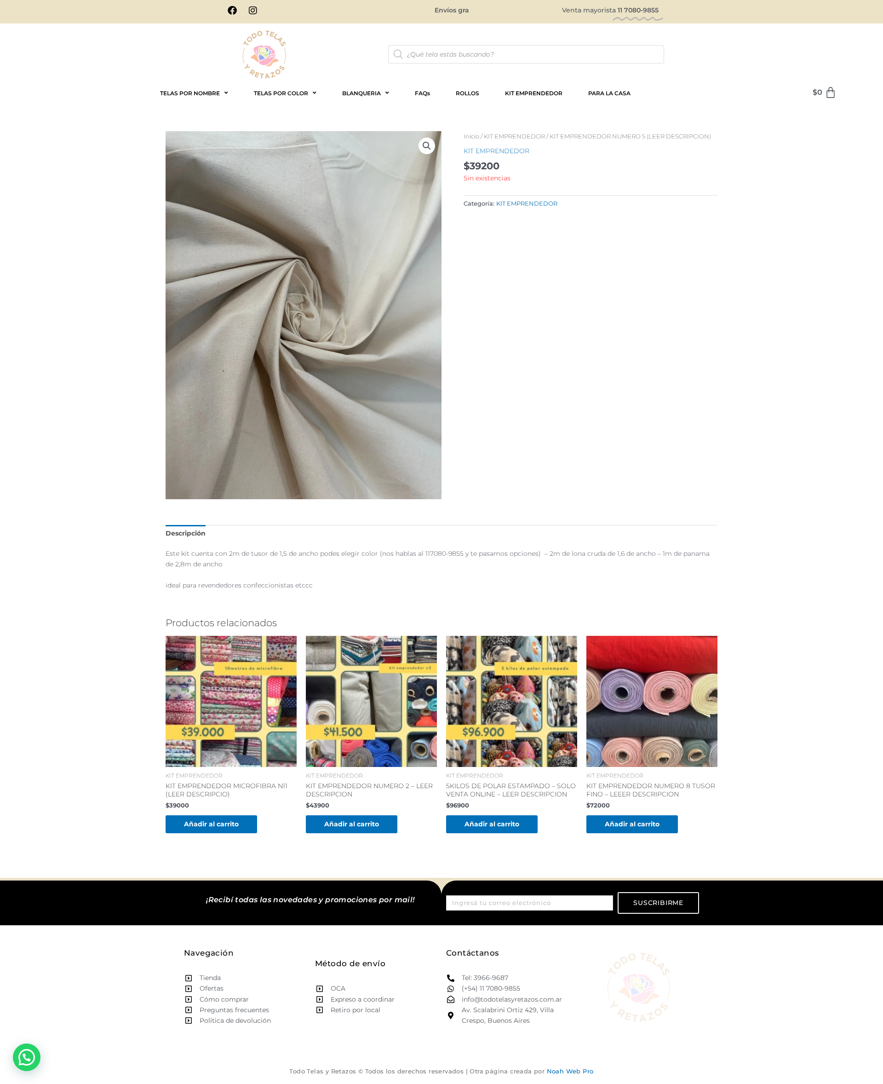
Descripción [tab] (186, 533)
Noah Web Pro (570, 1071)
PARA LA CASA (609, 93)
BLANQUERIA (361, 93)
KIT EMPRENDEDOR (533, 93)
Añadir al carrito (211, 824)
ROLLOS (467, 93)
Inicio (471, 136)
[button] (427, 146)
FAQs (422, 93)
